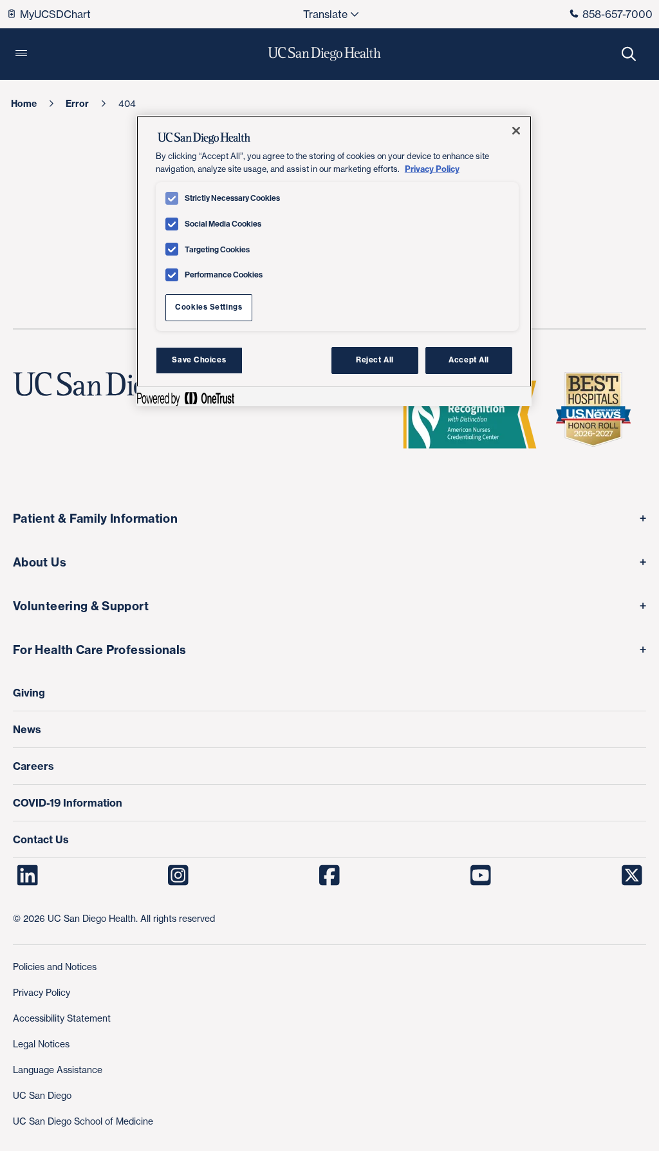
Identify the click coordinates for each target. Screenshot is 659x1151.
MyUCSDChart (55, 14)
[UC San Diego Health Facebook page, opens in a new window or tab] (329, 875)
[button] (21, 54)
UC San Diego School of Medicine (83, 1121)
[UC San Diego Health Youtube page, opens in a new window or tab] (480, 875)
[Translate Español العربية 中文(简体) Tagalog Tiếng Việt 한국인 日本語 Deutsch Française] (330, 14)
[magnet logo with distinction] (475, 414)
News (27, 729)
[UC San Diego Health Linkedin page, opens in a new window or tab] (27, 875)
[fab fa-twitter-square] (631, 875)
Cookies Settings (208, 307)
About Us (39, 562)
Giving (29, 692)
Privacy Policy (41, 992)
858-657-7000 (617, 14)
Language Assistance (57, 1069)
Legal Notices (41, 1043)
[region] (334, 260)
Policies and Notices (55, 966)
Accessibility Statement (62, 1018)
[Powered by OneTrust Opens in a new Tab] (185, 398)
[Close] (516, 131)
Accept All (469, 359)
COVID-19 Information (67, 802)
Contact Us (41, 839)
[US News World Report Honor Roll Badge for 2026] (598, 414)
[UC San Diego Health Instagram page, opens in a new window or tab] (178, 875)
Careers (33, 766)
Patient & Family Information (95, 518)
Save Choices (199, 359)
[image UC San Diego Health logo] (325, 54)
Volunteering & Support (81, 606)
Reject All (375, 359)
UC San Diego (42, 1095)
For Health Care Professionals (99, 649)
